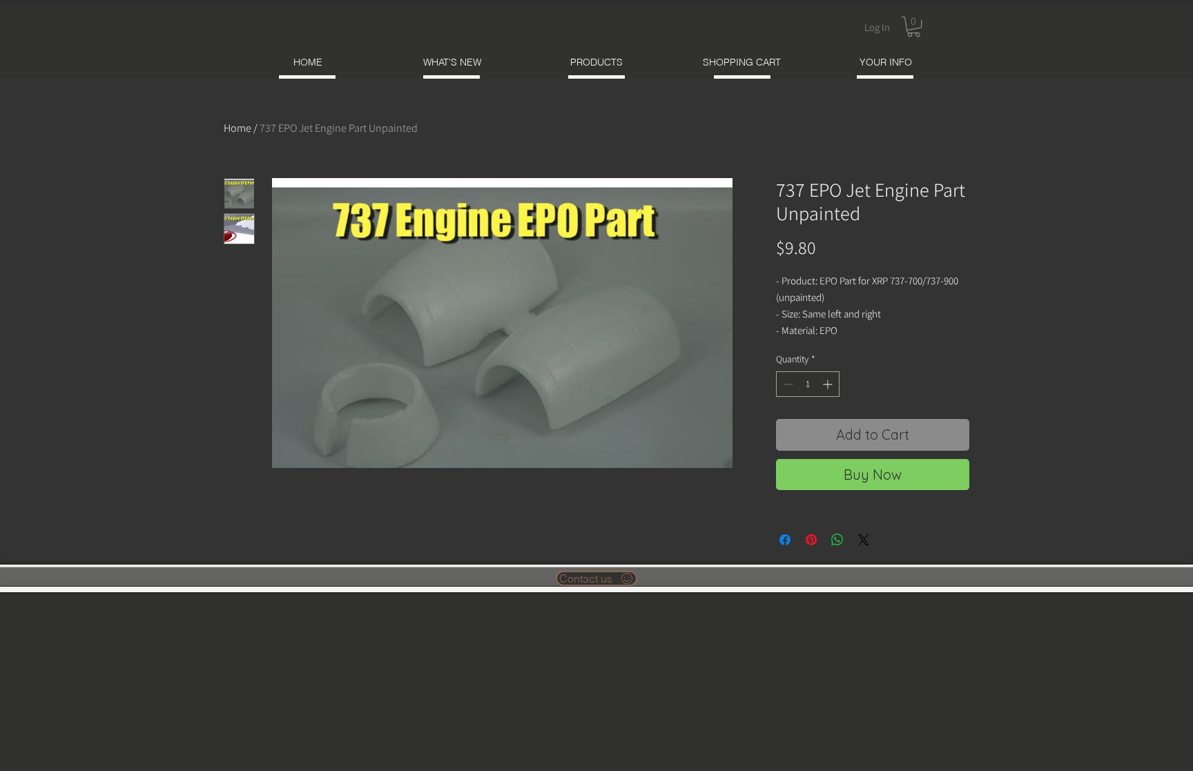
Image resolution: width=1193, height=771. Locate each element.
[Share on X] (863, 539)
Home (237, 128)
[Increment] (828, 384)
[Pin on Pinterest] (811, 539)
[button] (914, 27)
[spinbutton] (807, 384)
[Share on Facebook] (785, 539)
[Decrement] (786, 384)
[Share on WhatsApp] (837, 539)
